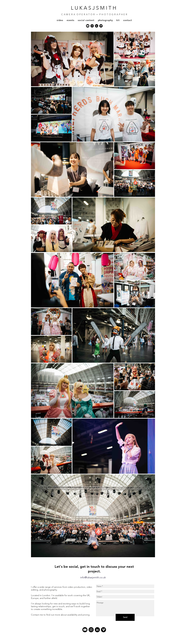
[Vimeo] (101, 25)
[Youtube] (87, 25)
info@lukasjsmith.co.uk (93, 577)
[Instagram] (92, 25)
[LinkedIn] (96, 25)
